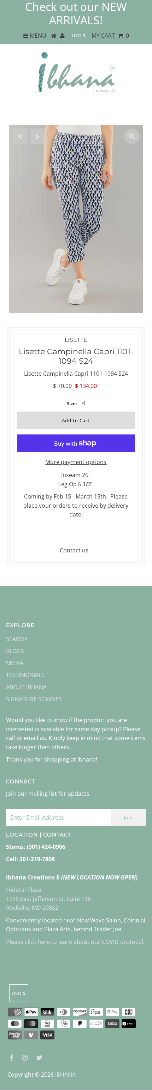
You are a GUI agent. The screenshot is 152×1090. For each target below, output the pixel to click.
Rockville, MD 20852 (32, 908)
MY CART (110, 35)
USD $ (79, 35)
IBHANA (65, 1074)
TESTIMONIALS (25, 675)
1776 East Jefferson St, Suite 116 (48, 899)
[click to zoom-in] (132, 136)
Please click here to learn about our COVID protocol (74, 942)
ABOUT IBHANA (26, 687)
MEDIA (14, 663)
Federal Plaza (23, 890)
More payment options (75, 462)
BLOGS (15, 651)
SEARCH (16, 639)
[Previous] (20, 136)
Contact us (74, 550)
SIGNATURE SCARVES (34, 699)
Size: (72, 403)
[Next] (37, 136)
